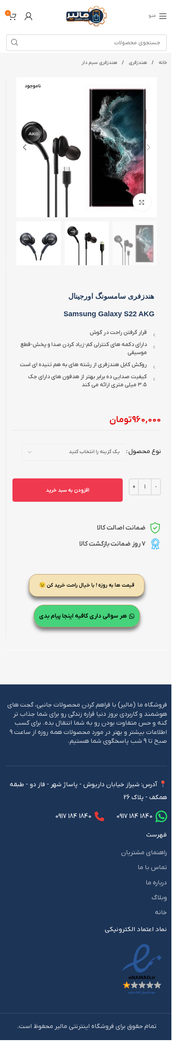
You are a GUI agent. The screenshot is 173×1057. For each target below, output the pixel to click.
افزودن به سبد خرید (67, 490)
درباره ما (156, 883)
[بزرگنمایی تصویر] (142, 202)
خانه (162, 63)
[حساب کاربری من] (29, 16)
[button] (149, 147)
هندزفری (137, 63)
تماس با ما (152, 867)
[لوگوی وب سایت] (86, 16)
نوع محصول (144, 451)
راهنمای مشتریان (144, 853)
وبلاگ (159, 898)
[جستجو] (14, 42)
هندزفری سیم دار (99, 63)
